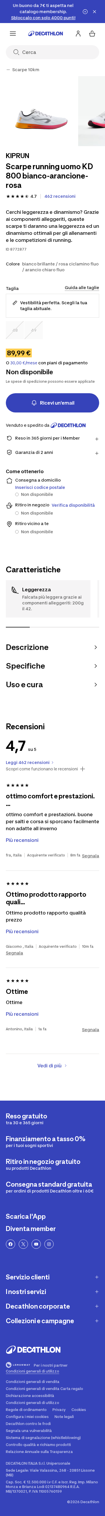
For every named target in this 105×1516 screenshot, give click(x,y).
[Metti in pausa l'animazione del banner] (85, 11)
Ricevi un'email (57, 403)
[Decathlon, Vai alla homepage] (45, 33)
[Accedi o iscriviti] (78, 34)
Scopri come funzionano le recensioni (42, 769)
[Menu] (13, 34)
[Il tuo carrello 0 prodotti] (92, 34)
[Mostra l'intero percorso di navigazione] (8, 69)
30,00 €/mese (23, 363)
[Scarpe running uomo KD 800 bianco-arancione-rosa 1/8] (41, 111)
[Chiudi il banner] (94, 11)
